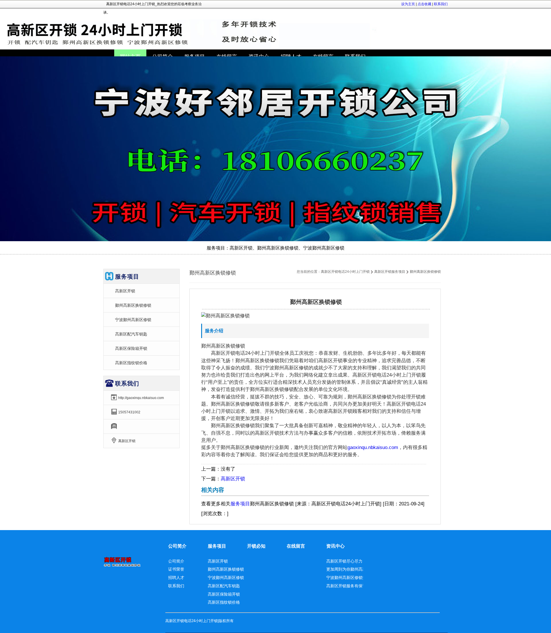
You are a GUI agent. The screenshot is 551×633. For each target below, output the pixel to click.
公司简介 (177, 546)
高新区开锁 (233, 479)
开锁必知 (256, 546)
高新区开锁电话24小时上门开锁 (345, 272)
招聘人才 (176, 577)
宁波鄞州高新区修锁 (133, 319)
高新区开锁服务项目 (389, 272)
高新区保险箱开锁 (131, 348)
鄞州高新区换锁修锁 (133, 305)
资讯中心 (335, 546)
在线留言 (296, 546)
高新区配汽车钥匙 (131, 334)
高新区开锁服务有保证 (346, 586)
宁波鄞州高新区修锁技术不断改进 (356, 577)
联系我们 (441, 4)
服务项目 (240, 504)
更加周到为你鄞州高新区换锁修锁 (356, 569)
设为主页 (408, 4)
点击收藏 (424, 4)
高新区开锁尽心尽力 (344, 561)
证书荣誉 (176, 569)
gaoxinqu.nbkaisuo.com (373, 447)
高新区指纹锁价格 (131, 362)
